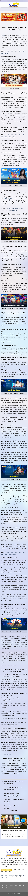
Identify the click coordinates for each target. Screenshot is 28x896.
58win (3, 858)
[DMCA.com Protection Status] (6, 869)
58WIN (18, 893)
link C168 (14, 210)
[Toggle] (2, 781)
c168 (6, 53)
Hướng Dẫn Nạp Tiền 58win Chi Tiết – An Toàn (14, 831)
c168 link (8, 208)
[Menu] (2, 5)
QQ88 (25, 65)
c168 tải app (15, 208)
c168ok (21, 208)
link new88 (7, 754)
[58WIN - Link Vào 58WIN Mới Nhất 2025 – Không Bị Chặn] (14, 4)
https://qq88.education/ (11, 199)
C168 (7, 51)
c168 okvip (4, 210)
